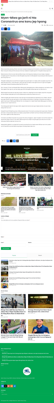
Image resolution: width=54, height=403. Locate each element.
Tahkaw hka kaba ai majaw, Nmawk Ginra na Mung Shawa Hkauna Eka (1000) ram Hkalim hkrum (8, 209)
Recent (40, 255)
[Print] (17, 141)
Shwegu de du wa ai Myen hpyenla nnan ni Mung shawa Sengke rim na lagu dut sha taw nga (26, 209)
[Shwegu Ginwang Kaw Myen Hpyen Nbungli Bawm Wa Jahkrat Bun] (4, 273)
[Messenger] (8, 29)
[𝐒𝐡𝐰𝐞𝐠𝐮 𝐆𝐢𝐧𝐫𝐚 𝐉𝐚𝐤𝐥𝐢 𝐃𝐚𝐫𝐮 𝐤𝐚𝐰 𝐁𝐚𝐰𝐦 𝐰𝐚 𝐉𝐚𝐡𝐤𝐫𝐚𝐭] (4, 268)
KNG (4, 25)
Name (2, 236)
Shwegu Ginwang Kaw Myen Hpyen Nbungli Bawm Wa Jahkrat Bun (22, 1)
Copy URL (35, 134)
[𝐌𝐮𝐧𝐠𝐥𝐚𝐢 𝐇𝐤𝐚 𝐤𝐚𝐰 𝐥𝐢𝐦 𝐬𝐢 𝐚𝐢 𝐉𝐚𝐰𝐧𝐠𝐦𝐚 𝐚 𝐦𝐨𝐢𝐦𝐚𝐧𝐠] (4, 285)
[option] (27, 158)
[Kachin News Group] (7, 5)
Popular (14, 255)
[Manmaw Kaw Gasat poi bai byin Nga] (45, 201)
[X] (5, 29)
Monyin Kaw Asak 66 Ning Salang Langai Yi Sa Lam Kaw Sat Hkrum (27, 158)
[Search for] (52, 8)
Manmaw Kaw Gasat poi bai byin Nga (45, 208)
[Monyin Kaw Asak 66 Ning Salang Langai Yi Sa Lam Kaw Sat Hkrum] (4, 279)
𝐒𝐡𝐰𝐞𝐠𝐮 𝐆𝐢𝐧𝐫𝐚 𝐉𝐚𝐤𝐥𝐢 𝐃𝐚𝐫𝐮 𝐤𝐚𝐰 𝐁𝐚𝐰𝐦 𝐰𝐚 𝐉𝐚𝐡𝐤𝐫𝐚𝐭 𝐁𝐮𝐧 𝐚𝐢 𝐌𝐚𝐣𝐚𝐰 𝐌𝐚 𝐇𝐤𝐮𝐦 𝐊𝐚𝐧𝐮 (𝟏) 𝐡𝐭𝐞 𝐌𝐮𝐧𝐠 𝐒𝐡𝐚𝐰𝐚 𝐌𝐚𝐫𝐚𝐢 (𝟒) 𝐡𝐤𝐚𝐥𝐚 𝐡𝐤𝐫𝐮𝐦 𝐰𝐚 (13, 312)
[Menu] (1, 8)
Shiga (6, 11)
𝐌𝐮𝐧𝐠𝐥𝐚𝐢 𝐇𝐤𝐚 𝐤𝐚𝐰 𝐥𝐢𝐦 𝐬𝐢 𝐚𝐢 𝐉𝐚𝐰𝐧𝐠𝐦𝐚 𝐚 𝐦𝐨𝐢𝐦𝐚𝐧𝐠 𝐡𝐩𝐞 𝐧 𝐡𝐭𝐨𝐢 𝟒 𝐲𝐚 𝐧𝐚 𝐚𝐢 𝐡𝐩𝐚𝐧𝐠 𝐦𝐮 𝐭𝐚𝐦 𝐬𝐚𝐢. (26, 284)
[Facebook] (2, 29)
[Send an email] (5, 25)
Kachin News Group (22, 400)
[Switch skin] (50, 8)
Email (2, 242)
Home (3, 11)
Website (29, 242)
